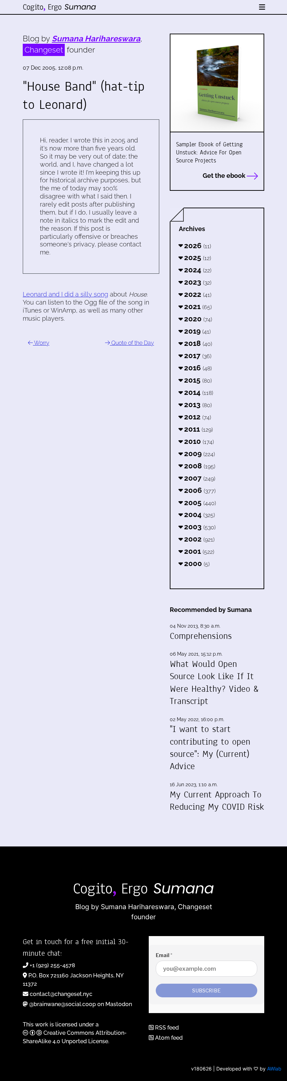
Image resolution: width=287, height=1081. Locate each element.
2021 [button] (197, 306)
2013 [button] (197, 404)
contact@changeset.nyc (61, 994)
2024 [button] (196, 269)
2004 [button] (198, 514)
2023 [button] (196, 282)
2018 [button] (197, 343)
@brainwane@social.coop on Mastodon (80, 1004)
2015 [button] (197, 380)
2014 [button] (197, 392)
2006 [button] (199, 490)
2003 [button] (199, 526)
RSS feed (166, 1027)
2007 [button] (198, 478)
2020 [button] (197, 318)
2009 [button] (198, 453)
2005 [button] (199, 502)
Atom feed (168, 1037)
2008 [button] (198, 465)
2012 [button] (196, 416)
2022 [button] (196, 294)
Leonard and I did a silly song (65, 294)
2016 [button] (197, 367)
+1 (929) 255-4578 (52, 965)
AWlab (274, 1069)
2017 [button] (196, 355)
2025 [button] (196, 257)
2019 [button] (196, 331)
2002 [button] (198, 539)
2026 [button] (196, 245)
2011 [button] (197, 429)
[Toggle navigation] (262, 7)
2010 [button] (198, 441)
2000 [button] (196, 563)
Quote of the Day (132, 343)
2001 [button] (198, 551)
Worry (41, 343)
